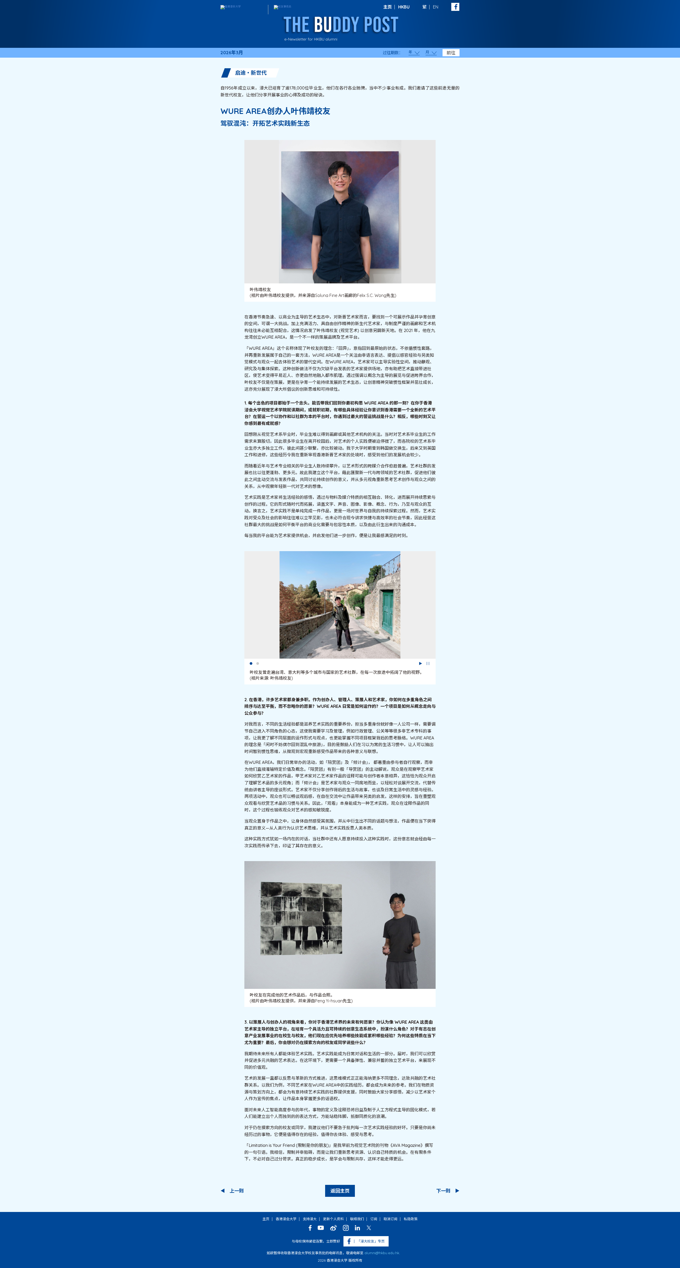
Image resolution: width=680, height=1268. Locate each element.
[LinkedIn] (357, 1227)
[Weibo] (333, 1228)
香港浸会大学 (286, 1219)
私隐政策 (411, 1219)
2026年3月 (231, 52)
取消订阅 (390, 1219)
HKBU (404, 7)
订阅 (373, 1219)
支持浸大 (310, 1219)
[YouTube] (321, 1228)
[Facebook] (310, 1228)
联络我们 (357, 1219)
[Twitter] (369, 1228)
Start (420, 663)
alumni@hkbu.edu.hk (381, 1253)
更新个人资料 (333, 1219)
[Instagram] (346, 1228)
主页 (387, 7)
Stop (428, 663)
